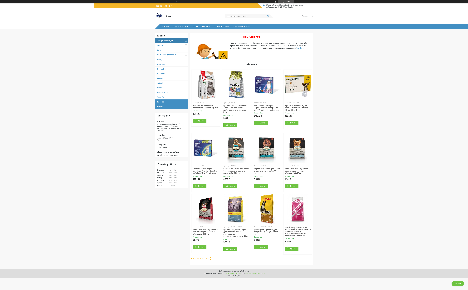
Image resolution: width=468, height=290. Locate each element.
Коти (159, 50)
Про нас (195, 26)
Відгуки (160, 107)
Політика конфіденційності (255, 273)
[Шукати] (268, 16)
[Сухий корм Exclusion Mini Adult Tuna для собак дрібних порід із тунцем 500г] (236, 85)
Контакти (206, 26)
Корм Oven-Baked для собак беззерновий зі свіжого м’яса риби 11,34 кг (236, 171)
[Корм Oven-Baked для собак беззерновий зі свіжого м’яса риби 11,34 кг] (236, 148)
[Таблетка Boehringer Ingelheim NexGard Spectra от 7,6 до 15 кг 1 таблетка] (205, 148)
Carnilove (300, 48)
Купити (201, 120)
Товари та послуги (180, 26)
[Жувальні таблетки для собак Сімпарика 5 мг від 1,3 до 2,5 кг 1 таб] (297, 85)
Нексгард (161, 64)
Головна (165, 26)
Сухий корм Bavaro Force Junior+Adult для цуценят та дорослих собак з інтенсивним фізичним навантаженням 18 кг (298, 231)
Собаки (160, 45)
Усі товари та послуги (201, 258)
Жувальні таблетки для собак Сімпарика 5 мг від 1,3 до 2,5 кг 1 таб (296, 107)
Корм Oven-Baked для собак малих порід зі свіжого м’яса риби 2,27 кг (298, 171)
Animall (160, 78)
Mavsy (159, 59)
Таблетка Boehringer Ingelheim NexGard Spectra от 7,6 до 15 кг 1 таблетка (205, 171)
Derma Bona (162, 69)
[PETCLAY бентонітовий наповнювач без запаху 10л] (205, 85)
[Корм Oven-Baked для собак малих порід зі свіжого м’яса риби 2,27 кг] (297, 148)
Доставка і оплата (221, 26)
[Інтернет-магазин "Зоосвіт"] (159, 16)
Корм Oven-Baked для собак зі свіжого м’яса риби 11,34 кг (267, 171)
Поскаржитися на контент (234, 273)
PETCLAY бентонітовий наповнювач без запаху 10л (205, 106)
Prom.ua (246, 271)
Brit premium (162, 92)
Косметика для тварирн (167, 55)
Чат (459, 284)
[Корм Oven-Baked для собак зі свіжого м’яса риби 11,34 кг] (267, 148)
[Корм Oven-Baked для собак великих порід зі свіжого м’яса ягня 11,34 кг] (205, 209)
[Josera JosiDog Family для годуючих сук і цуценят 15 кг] (267, 209)
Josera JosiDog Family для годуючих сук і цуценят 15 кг (266, 232)
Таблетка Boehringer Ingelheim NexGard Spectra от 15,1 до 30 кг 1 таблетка (266, 107)
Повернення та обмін (241, 26)
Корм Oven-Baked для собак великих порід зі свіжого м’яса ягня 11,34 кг (206, 232)
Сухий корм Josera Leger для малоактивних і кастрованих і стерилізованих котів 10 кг (235, 233)
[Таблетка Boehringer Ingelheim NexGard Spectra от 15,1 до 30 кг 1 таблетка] (267, 85)
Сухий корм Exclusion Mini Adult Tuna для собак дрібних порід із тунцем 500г (235, 108)
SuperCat (160, 97)
